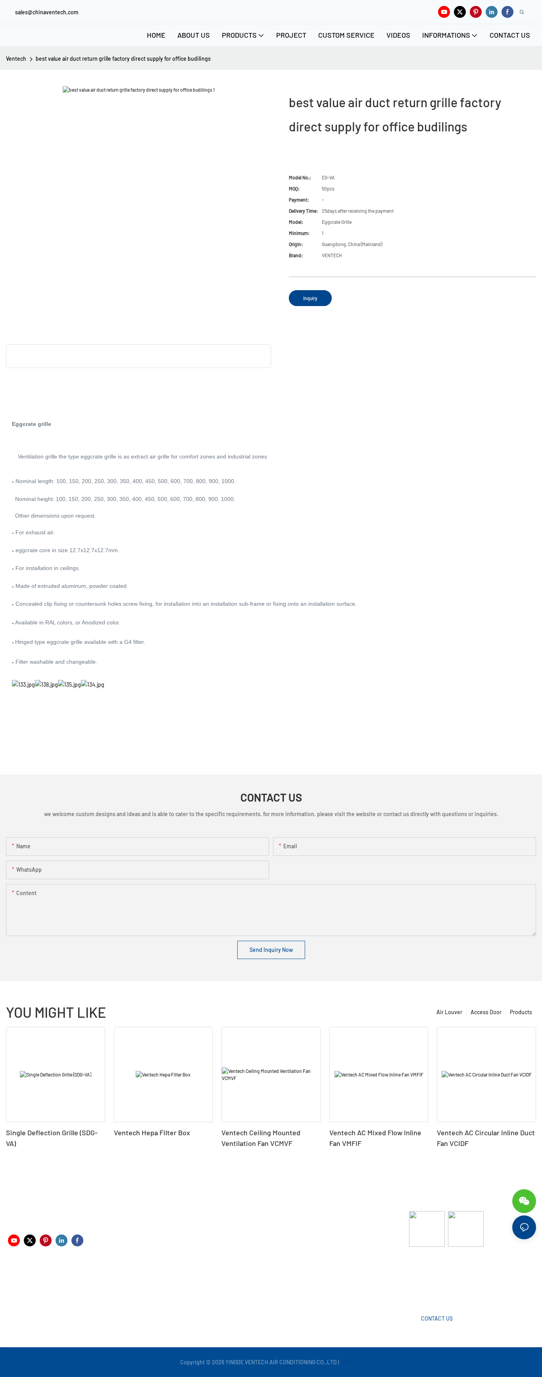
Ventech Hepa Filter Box (152, 1132)
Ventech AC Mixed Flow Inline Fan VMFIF (375, 1138)
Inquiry (310, 298)
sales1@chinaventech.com (276, 1284)
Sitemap (351, 1362)
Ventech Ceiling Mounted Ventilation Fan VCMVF (260, 1138)
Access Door (486, 1012)
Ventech (16, 58)
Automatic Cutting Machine (443, 1278)
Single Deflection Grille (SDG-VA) (52, 1138)
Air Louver (449, 1012)
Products (521, 1012)
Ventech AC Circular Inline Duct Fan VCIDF (486, 1138)
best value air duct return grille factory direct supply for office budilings (123, 58)
